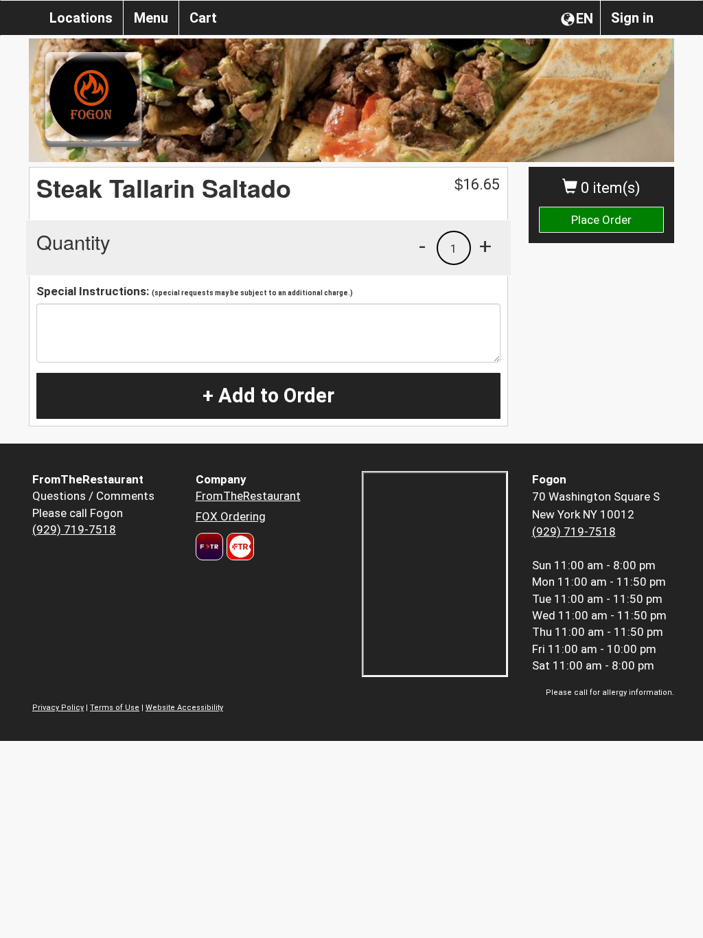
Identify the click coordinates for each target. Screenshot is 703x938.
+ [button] (485, 246)
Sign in (632, 18)
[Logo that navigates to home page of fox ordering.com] (238, 546)
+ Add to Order (268, 395)
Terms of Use (114, 707)
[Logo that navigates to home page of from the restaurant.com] (209, 546)
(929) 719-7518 (74, 529)
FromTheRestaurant (248, 496)
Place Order (601, 220)
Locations (81, 18)
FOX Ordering (231, 516)
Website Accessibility (184, 707)
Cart (203, 18)
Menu (151, 18)
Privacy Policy (58, 707)
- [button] (422, 246)
